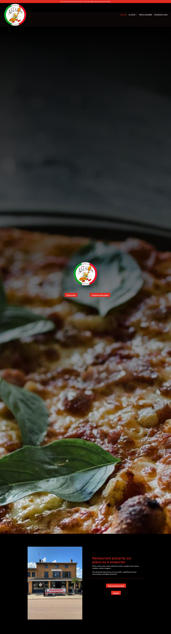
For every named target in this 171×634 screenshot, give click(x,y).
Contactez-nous (161, 14)
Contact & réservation (100, 295)
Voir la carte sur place (116, 586)
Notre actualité (145, 14)
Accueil (123, 14)
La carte (132, 14)
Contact (116, 593)
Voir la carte (71, 295)
